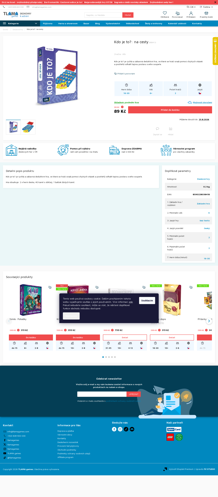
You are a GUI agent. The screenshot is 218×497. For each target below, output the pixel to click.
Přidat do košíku (170, 109)
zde (131, 302)
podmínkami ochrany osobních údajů (123, 401)
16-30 (207, 258)
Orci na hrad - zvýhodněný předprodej (22, 2)
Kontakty (62, 438)
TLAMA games (14, 453)
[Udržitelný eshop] (179, 437)
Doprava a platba (66, 431)
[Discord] (132, 429)
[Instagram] (120, 429)
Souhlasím (147, 300)
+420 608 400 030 (16, 436)
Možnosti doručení (202, 102)
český (207, 228)
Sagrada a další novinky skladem (131, 2)
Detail (125, 337)
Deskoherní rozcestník (68, 442)
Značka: (120, 54)
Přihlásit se (133, 394)
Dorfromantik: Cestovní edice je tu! (63, 2)
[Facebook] (114, 429)
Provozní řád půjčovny (68, 446)
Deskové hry (203, 179)
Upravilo (205, 469)
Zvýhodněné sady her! (161, 2)
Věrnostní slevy (65, 434)
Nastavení (71, 316)
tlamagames (13, 440)
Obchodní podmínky (67, 449)
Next (209, 321)
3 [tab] (109, 357)
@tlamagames (14, 457)
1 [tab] (103, 357)
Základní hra (203, 203)
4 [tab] (112, 357)
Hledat (128, 15)
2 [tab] (106, 357)
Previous (9, 321)
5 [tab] (115, 357)
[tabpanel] (30, 317)
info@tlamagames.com (18, 431)
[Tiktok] (126, 429)
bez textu (205, 220)
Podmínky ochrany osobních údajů (74, 453)
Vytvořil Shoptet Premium (181, 469)
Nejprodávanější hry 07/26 (98, 2)
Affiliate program (65, 457)
